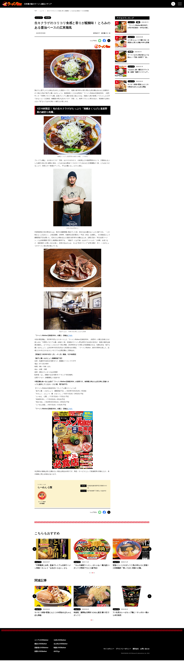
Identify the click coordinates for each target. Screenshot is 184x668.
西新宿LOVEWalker (41, 648)
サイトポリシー (109, 649)
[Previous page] (34, 549)
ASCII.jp (57, 651)
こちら (70, 335)
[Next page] (149, 549)
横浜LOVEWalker (40, 644)
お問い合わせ (145, 649)
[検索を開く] (173, 4)
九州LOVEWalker (60, 640)
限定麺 (48, 18)
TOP (35, 11)
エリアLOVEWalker (41, 640)
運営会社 (136, 649)
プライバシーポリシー (123, 649)
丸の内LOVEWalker (61, 644)
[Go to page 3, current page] (92, 572)
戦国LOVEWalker (60, 648)
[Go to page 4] (94, 572)
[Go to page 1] (89, 572)
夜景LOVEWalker (40, 651)
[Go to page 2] (91, 572)
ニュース (42, 11)
